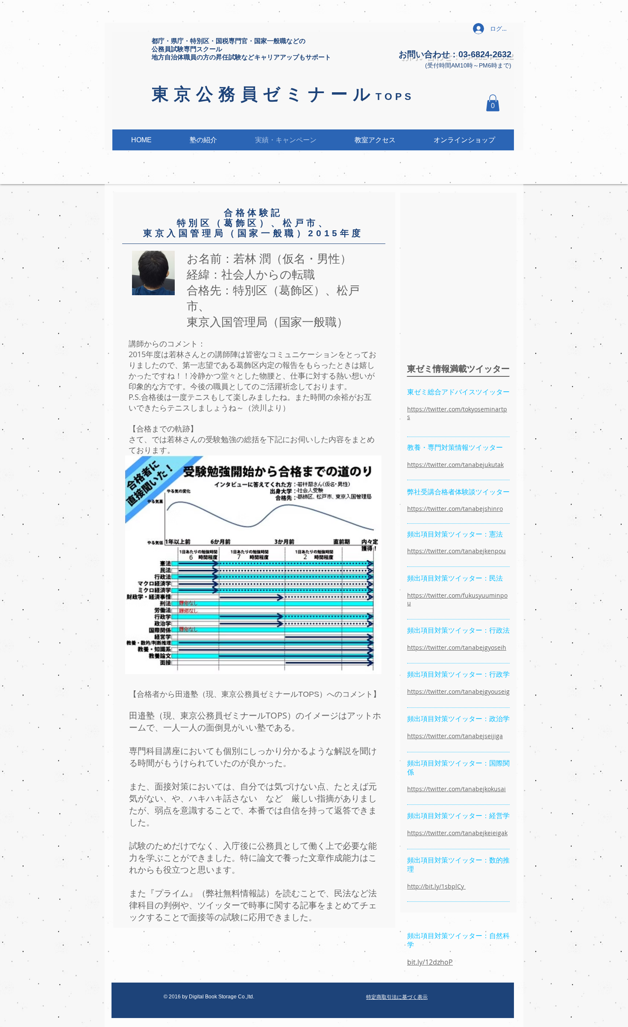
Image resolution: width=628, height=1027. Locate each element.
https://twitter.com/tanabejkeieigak (457, 833)
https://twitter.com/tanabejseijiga (455, 736)
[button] (493, 102)
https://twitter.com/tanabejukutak (455, 465)
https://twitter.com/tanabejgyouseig (458, 691)
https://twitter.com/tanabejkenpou (456, 551)
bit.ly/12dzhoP (430, 962)
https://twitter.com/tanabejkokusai (456, 789)
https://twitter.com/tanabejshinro (455, 509)
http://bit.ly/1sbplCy (436, 886)
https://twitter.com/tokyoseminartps (457, 413)
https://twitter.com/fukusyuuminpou (457, 599)
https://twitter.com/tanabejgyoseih (456, 647)
